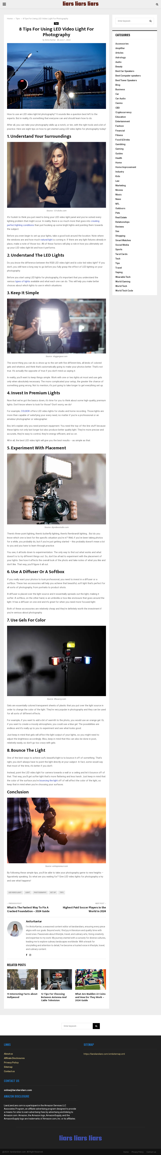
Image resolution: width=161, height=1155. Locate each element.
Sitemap (8, 1067)
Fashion (119, 126)
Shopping (120, 236)
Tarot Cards (121, 254)
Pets (117, 213)
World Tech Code (124, 290)
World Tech (121, 286)
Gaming (119, 149)
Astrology (120, 57)
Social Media (122, 245)
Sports (118, 249)
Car (117, 94)
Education (120, 117)
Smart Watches (123, 240)
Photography (40, 892)
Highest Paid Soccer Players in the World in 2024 (84, 909)
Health (118, 158)
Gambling (120, 144)
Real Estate (121, 217)
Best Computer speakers (128, 75)
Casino (119, 103)
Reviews (119, 226)
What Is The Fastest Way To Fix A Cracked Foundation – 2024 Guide (28, 909)
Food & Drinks (122, 139)
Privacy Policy (11, 1062)
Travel (118, 268)
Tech (117, 258)
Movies (119, 190)
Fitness (119, 135)
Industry (119, 171)
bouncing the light (48, 780)
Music (118, 194)
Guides (119, 153)
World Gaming (122, 281)
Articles (119, 53)
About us (8, 1054)
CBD (117, 108)
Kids (117, 176)
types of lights (22, 281)
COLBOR (25, 411)
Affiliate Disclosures (14, 1058)
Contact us (9, 1071)
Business (120, 89)
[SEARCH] (150, 21)
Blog (117, 85)
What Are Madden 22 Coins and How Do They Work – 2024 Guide (90, 997)
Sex (117, 231)
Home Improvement (125, 167)
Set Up (53, 892)
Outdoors (120, 208)
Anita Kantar (50, 40)
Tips (56, 23)
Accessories (122, 43)
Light (27, 892)
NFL (117, 204)
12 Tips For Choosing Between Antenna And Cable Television (54, 997)
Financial (120, 130)
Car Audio (120, 98)
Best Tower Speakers (126, 80)
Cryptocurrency (123, 112)
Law (117, 181)
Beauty (118, 66)
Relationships (122, 222)
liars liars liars (81, 4)
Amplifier (120, 48)
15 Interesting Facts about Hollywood (22, 995)
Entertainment (122, 121)
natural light (47, 239)
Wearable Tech (122, 277)
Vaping (119, 272)
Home (118, 162)
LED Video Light (15, 892)
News (118, 199)
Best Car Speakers (124, 71)
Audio (118, 62)
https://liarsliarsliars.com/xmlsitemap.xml (104, 1054)
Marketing (120, 185)
